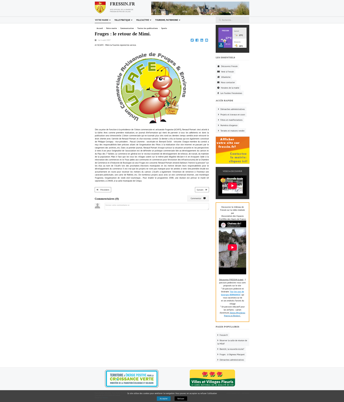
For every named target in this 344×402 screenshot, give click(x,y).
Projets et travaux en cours (232, 114)
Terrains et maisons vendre (232, 130)
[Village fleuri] (212, 377)
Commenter (197, 198)
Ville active (142, 20)
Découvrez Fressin (229, 66)
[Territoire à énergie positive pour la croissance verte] (132, 379)
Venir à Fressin (227, 71)
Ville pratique (122, 20)
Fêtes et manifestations (231, 120)
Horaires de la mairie (230, 87)
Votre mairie (101, 20)
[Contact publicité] (233, 150)
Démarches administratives (232, 109)
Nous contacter (228, 82)
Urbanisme (225, 77)
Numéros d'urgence (228, 125)
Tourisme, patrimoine (166, 20)
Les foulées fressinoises (231, 93)
